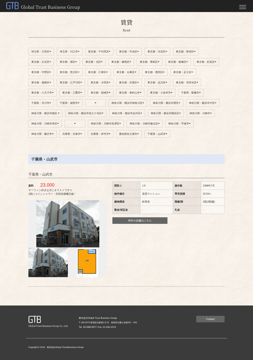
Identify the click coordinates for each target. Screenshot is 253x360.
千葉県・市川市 (40, 102)
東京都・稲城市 (100, 92)
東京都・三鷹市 (71, 92)
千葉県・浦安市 (69, 102)
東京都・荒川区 (69, 72)
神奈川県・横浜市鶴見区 (165, 113)
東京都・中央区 (128, 51)
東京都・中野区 (40, 72)
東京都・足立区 (182, 72)
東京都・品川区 (156, 82)
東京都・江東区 (97, 72)
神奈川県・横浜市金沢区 (126, 113)
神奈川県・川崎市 (199, 113)
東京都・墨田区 (154, 72)
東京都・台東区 (126, 72)
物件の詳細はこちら (139, 220)
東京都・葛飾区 (40, 82)
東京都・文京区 (40, 61)
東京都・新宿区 (185, 51)
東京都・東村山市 (129, 92)
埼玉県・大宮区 (40, 51)
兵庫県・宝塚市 (71, 133)
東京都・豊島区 (149, 61)
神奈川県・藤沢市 (41, 133)
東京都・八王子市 (41, 92)
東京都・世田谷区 (186, 82)
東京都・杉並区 (206, 61)
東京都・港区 (67, 61)
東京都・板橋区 (177, 61)
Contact (210, 319)
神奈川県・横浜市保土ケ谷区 (85, 113)
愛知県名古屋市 (128, 133)
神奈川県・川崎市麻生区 (144, 123)
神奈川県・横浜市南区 (44, 113)
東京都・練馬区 (120, 61)
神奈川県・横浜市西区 (166, 102)
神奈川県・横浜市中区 (202, 102)
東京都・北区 (93, 61)
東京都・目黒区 (128, 82)
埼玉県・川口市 (69, 51)
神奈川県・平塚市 (178, 123)
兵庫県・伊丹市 (100, 133)
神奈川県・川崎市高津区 (105, 123)
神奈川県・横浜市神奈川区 (127, 102)
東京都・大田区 (100, 82)
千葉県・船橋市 (190, 92)
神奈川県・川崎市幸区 (44, 123)
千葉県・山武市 (156, 133)
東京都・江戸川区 (70, 82)
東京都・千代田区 (98, 51)
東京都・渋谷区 (156, 51)
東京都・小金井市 (160, 92)
